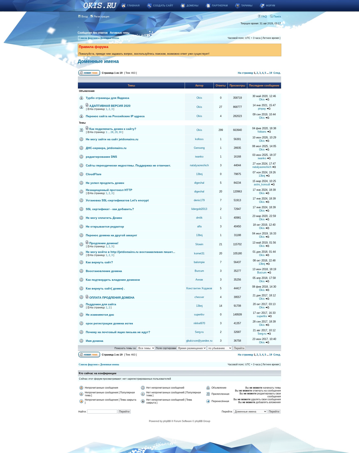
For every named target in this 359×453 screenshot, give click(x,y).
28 (112, 132)
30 (120, 132)
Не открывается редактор (105, 226)
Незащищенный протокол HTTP (109, 190)
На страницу (245, 72)
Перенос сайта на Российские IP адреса (115, 116)
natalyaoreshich (199, 165)
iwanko (199, 156)
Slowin (199, 244)
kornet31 (199, 253)
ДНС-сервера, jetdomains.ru (106, 148)
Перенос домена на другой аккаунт (111, 235)
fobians (262, 131)
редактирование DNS (101, 156)
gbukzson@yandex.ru (199, 340)
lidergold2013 (199, 208)
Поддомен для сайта (101, 304)
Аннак (199, 279)
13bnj (199, 174)
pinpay (262, 108)
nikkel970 (199, 323)
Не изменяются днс (100, 314)
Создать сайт (163, 5)
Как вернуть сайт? (99, 262)
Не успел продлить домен (105, 183)
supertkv (199, 314)
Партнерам (220, 5)
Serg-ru (199, 332)
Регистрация (101, 16)
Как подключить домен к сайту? (112, 128)
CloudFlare (93, 174)
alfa (199, 226)
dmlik (199, 217)
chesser (199, 297)
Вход (84, 16)
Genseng (199, 147)
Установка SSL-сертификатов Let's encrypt (117, 200)
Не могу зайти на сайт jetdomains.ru (112, 139)
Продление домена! (103, 243)
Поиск (277, 16)
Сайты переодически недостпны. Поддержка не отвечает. (128, 165)
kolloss (199, 139)
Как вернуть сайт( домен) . (105, 288)
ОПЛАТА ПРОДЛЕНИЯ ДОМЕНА (111, 297)
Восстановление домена (104, 271)
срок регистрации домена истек (109, 323)
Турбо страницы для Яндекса (107, 98)
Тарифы (246, 5)
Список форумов (88, 38)
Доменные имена (109, 38)
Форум (270, 5)
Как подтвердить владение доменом (113, 279)
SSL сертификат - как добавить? (110, 209)
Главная (133, 5)
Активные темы (119, 32)
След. (277, 72)
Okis (199, 97)
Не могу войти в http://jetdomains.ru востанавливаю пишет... (130, 252)
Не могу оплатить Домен (104, 217)
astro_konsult (262, 184)
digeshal (199, 182)
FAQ (264, 16)
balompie (199, 262)
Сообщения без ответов (93, 32)
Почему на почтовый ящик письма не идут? (118, 332)
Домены (192, 5)
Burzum (199, 270)
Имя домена (94, 340)
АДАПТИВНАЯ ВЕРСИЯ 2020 (109, 105)
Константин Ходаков (199, 288)
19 (270, 72)
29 (116, 132)
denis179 (199, 200)
